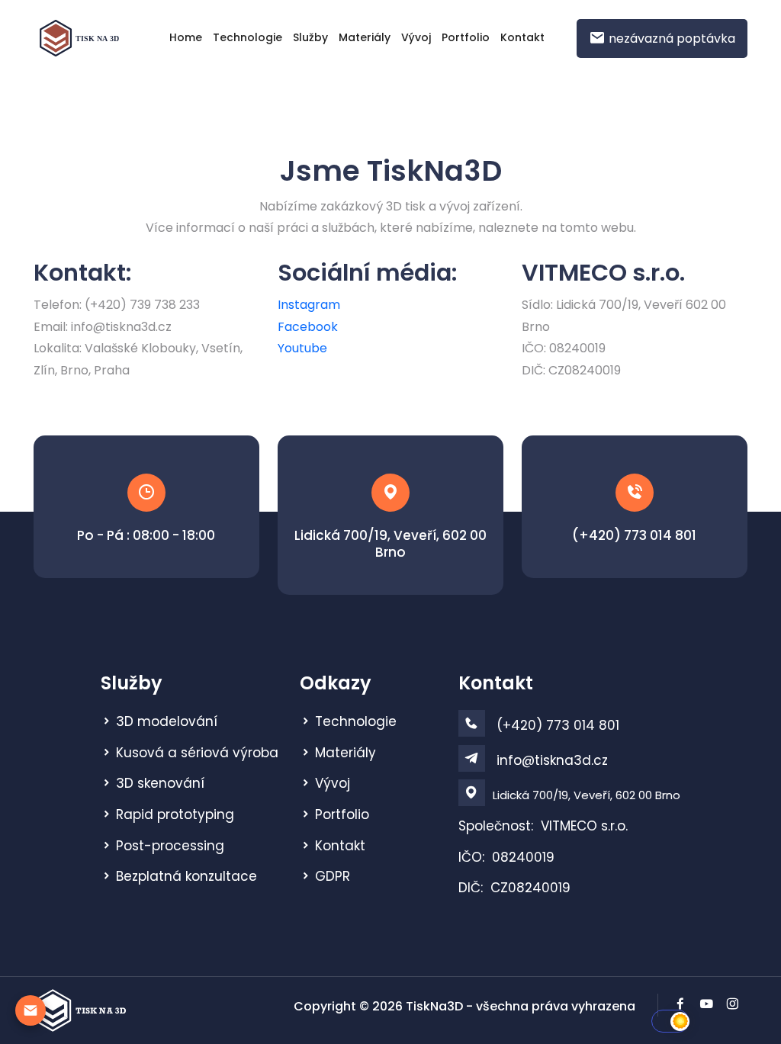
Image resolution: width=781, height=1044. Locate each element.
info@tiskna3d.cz (552, 760)
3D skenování (160, 783)
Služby (310, 37)
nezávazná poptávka (670, 38)
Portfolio (466, 37)
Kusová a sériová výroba (197, 753)
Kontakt (522, 37)
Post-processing (170, 846)
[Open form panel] (30, 1010)
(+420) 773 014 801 (634, 535)
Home (185, 37)
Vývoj (416, 37)
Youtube (302, 348)
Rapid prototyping (175, 814)
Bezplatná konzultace (186, 876)
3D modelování (166, 721)
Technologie (247, 37)
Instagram (309, 304)
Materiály (364, 37)
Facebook (308, 327)
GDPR (332, 876)
